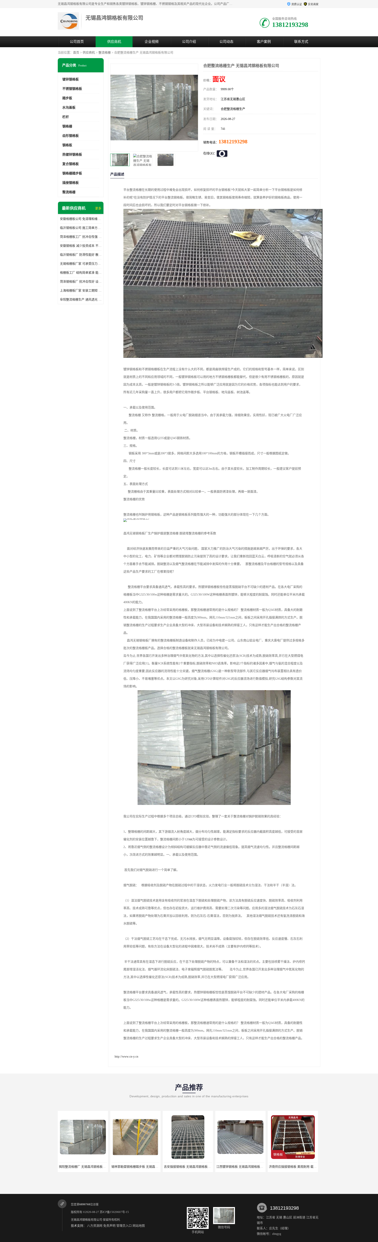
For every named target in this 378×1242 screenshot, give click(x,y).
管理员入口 (124, 1225)
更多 (98, 208)
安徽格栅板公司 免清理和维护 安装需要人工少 (81, 219)
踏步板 (67, 98)
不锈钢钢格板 (72, 88)
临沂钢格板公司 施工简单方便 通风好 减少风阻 (81, 227)
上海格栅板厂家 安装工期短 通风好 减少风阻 (81, 290)
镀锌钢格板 (70, 79)
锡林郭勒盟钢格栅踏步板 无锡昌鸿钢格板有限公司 (93, 1166)
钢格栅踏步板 (72, 173)
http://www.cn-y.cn (126, 1056)
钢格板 (67, 145)
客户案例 (264, 41)
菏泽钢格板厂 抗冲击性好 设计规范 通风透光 (81, 281)
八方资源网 (94, 1225)
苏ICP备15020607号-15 (114, 1212)
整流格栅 (104, 52)
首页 (76, 52)
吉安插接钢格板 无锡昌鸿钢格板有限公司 (139, 1166)
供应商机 (114, 41)
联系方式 (301, 41)
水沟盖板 (68, 107)
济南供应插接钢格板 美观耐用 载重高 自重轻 (246, 1166)
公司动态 (226, 41)
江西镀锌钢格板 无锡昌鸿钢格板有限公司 (192, 1166)
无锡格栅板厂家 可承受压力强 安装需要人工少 (81, 263)
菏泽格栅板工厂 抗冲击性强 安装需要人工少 (81, 236)
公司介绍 (189, 41)
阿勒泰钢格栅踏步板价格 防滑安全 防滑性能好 (300, 1166)
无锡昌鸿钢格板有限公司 (86, 1219)
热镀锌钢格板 (72, 154)
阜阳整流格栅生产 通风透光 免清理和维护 (81, 299)
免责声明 (109, 1225)
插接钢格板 (70, 182)
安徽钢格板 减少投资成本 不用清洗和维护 (81, 245)
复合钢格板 (70, 164)
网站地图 (139, 1225)
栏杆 (65, 117)
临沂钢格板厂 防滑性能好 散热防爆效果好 (81, 254)
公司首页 (77, 41)
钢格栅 (67, 126)
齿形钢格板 (70, 135)
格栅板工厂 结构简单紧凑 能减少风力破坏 (81, 272)
